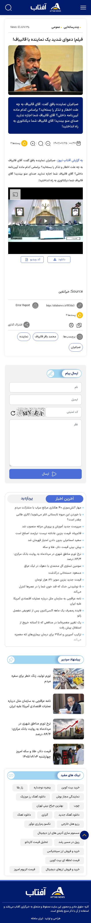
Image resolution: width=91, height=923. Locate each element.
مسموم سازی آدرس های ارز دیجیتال (59, 833)
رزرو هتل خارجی (70, 824)
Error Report (23, 305)
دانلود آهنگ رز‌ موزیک (33, 797)
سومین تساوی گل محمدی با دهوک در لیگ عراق (52, 566)
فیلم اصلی (55, 272)
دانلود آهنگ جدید (69, 815)
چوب (77, 806)
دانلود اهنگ (24, 815)
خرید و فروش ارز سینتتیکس (63, 851)
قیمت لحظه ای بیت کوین (65, 860)
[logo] (46, 7)
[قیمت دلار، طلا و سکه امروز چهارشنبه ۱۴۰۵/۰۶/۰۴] (67, 753)
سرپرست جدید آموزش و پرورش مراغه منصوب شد (51, 526)
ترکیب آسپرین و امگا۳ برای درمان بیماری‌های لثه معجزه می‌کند (48, 637)
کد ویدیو (35, 259)
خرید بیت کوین (70, 787)
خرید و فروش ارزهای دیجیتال (63, 869)
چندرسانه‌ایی (71, 27)
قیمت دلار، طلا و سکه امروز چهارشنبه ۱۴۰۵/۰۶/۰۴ (33, 754)
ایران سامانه (37, 919)
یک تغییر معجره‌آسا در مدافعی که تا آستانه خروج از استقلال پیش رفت (50, 625)
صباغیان (76, 347)
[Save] (79, 325)
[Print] (71, 324)
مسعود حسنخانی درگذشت (64, 573)
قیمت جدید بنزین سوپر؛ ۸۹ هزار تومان (58, 580)
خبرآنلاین (64, 292)
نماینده (23, 337)
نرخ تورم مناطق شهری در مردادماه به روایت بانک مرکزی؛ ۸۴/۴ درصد (47, 556)
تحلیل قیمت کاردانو (36, 842)
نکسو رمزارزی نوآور (40, 824)
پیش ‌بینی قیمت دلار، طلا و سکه (62, 547)
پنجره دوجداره (42, 787)
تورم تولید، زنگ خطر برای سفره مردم (31, 679)
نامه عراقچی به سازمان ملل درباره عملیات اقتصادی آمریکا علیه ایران (47, 601)
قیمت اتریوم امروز (24, 869)
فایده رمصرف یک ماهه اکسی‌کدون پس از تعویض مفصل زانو (47, 613)
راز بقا (20, 787)
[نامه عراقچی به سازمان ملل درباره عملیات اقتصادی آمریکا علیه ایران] (67, 703)
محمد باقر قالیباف (45, 337)
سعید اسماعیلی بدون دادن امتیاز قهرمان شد (54, 540)
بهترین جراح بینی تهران (49, 806)
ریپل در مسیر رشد (69, 842)
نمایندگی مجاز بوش (68, 797)
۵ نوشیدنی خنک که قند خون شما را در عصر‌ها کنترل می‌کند (50, 589)
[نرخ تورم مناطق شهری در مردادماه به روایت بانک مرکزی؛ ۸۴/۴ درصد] (67, 728)
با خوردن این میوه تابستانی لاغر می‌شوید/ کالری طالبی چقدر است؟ (48, 517)
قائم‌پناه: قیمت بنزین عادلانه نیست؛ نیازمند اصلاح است (48, 533)
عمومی (55, 27)
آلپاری (45, 815)
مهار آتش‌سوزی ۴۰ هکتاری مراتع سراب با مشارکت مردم (48, 508)
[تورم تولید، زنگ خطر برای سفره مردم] (67, 678)
